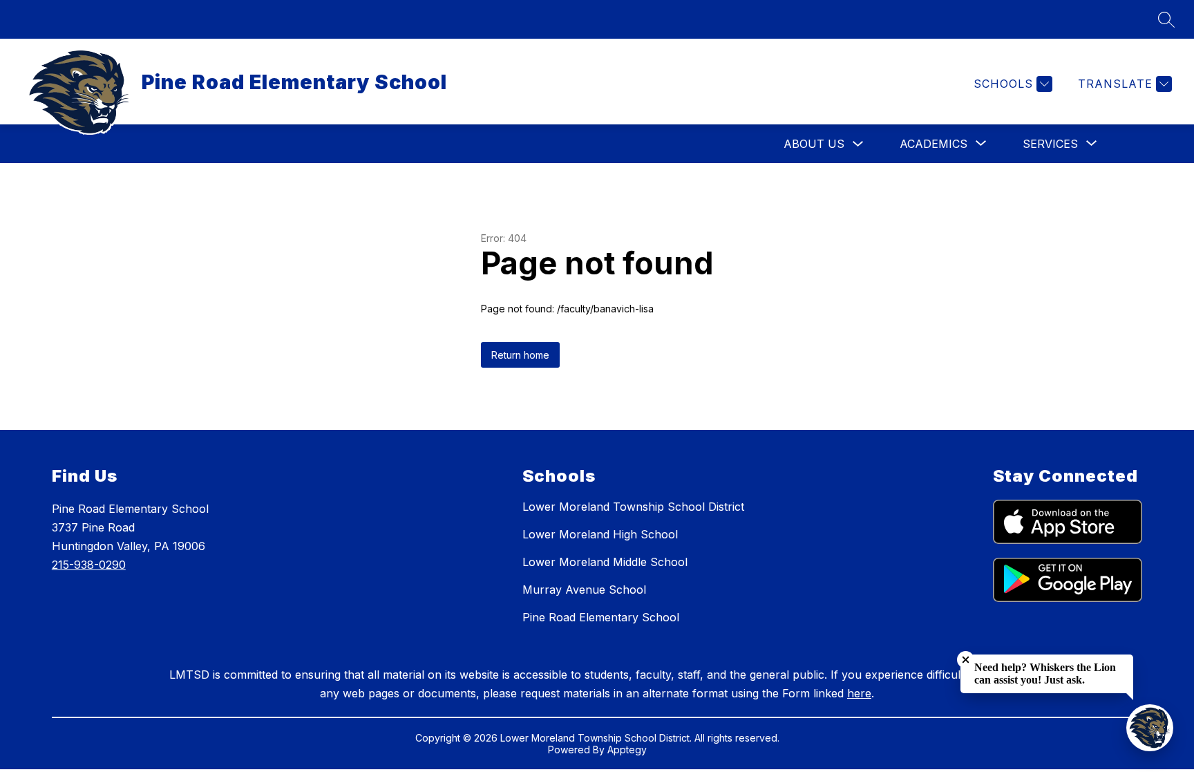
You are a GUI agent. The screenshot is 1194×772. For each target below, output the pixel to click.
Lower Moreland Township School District (633, 507)
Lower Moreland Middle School (605, 562)
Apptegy (627, 749)
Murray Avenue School (584, 589)
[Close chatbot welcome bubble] (965, 659)
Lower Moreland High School (600, 534)
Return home (520, 355)
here (859, 693)
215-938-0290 (89, 565)
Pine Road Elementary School (600, 617)
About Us (814, 144)
